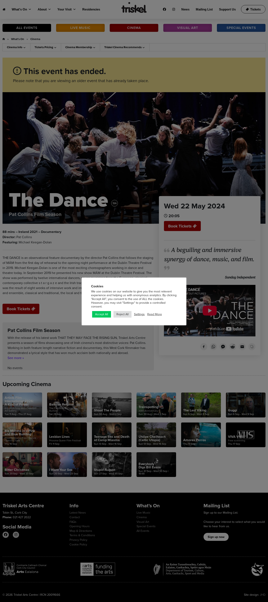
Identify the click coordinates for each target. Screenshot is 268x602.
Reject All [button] (122, 314)
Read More (154, 314)
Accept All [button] (101, 314)
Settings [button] (139, 314)
